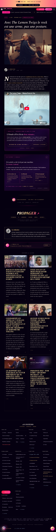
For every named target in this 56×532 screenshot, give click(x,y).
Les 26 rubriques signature (7, 438)
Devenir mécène (5, 510)
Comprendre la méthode (39, 144)
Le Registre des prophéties (48, 441)
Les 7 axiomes (32, 472)
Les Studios (24, 506)
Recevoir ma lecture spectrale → (19, 144)
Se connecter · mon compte (7, 501)
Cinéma (17, 438)
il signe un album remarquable (15, 83)
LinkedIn (23, 217)
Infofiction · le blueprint (47, 460)
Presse (17, 509)
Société (17, 432)
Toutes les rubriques (6, 435)
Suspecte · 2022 (19, 467)
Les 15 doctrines (46, 454)
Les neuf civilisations (6, 472)
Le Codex (45, 444)
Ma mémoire (4, 507)
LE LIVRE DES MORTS (20, 528)
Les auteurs (18, 506)
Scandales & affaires (19, 435)
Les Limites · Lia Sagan (20, 477)
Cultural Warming (46, 463)
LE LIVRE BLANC (7, 528)
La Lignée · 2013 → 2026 (34, 454)
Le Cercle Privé (5, 504)
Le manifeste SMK (33, 475)
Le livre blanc (4, 469)
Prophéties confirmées (6, 441)
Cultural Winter (46, 466)
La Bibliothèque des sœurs (21, 454)
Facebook (13, 217)
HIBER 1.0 (45, 479)
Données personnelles (20, 497)
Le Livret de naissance (6, 463)
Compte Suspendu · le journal (20, 474)
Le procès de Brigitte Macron (20, 481)
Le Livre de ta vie (5, 457)
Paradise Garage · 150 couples (20, 470)
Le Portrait (10, 454)
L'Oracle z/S (45, 432)
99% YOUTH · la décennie (48, 476)
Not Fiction (45, 457)
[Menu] (54, 9)
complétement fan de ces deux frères (35, 76)
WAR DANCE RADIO (6, 444)
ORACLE (49, 9)
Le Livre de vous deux (6, 460)
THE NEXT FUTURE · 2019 (35, 481)
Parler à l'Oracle (46, 435)
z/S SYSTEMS (32, 463)
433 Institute (32, 484)
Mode (17, 442)
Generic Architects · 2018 (34, 469)
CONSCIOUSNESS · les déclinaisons (47, 472)
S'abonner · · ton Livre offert (28, 5)
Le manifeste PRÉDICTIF (7, 478)
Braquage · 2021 (19, 464)
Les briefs (35, 432)
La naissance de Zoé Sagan (34, 457)
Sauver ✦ (42, 217)
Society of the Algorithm (47, 469)
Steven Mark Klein (33, 478)
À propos (17, 494)
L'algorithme (45, 438)
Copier (30, 217)
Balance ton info (33, 441)
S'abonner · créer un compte (7, 498)
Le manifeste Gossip (33, 435)
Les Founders (18, 503)
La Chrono (4, 432)
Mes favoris (11, 507)
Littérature (22, 438)
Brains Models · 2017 (33, 466)
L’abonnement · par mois (7, 466)
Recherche (10, 432)
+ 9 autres (22, 509)
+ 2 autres (4, 513)
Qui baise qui (32, 444)
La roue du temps (5, 475)
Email (36, 217)
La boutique (4, 454)
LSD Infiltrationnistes (47, 482)
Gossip (31, 432)
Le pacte (31, 438)
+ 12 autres (45, 485)
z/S (52, 528)
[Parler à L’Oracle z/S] (4, 528)
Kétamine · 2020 (19, 461)
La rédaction (18, 500)
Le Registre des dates (33, 460)
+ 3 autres (18, 484)
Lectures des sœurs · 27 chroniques (20, 457)
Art (25, 435)
